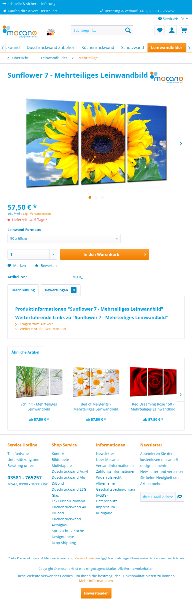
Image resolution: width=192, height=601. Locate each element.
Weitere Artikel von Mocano (42, 328)
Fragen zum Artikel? (36, 324)
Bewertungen (60, 290)
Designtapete (63, 536)
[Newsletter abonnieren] (180, 497)
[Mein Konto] (172, 30)
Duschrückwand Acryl (70, 471)
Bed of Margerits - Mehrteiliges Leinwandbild (96, 406)
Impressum (105, 507)
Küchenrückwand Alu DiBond (70, 510)
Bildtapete (60, 459)
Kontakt (58, 453)
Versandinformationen (115, 465)
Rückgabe (104, 513)
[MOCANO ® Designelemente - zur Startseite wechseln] (29, 32)
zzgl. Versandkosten (37, 213)
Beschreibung (23, 290)
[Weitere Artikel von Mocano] (166, 80)
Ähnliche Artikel (25, 352)
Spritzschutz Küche (68, 530)
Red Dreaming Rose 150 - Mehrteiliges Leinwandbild (153, 406)
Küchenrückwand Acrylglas (66, 522)
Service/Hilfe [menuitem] (173, 18)
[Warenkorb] (184, 30)
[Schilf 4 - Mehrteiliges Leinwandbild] (39, 381)
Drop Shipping (64, 542)
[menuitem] (102, 30)
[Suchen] (128, 30)
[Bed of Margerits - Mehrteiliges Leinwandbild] (96, 381)
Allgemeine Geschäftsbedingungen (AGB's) (115, 489)
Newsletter (105, 453)
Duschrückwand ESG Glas (69, 492)
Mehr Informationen (96, 580)
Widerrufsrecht (109, 477)
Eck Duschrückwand (68, 501)
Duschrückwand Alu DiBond (68, 480)
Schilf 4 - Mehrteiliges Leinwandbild (38, 406)
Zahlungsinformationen (116, 471)
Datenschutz (106, 501)
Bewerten (48, 265)
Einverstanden (96, 593)
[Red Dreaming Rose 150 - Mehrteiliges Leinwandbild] (153, 381)
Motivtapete (62, 465)
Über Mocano (107, 459)
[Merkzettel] (159, 30)
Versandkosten (85, 558)
